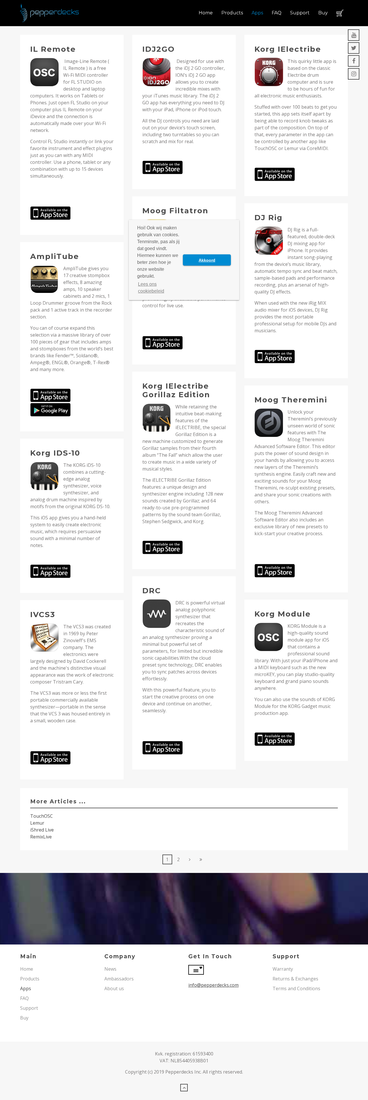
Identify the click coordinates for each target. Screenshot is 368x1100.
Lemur (37, 823)
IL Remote (53, 49)
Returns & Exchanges (295, 979)
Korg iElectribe (287, 49)
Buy (323, 13)
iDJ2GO (158, 49)
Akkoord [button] (207, 260)
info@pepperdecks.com (213, 985)
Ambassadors (119, 979)
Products (232, 13)
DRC (151, 590)
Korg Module (282, 614)
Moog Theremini (290, 399)
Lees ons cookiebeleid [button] (151, 287)
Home (206, 13)
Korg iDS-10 (55, 453)
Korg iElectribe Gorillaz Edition (176, 390)
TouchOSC (41, 816)
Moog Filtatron (175, 210)
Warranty (283, 969)
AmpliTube (54, 256)
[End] (201, 859)
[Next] (190, 859)
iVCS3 (42, 614)
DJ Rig (268, 217)
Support (300, 13)
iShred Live (42, 830)
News (110, 969)
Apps (257, 13)
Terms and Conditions (296, 988)
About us (114, 988)
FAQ (276, 13)
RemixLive (41, 837)
